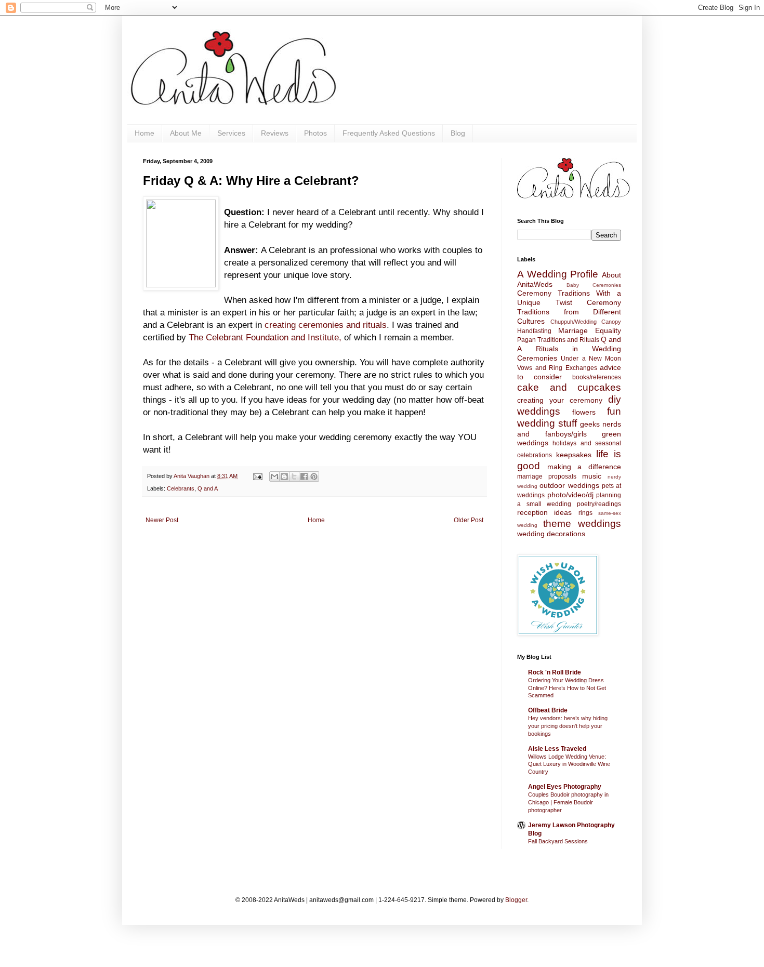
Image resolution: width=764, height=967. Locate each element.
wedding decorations (551, 533)
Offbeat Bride (548, 710)
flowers (584, 412)
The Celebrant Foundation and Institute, (265, 337)
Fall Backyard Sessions (558, 841)
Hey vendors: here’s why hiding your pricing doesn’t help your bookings (568, 726)
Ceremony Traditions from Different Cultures (569, 311)
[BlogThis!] (284, 476)
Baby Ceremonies (594, 285)
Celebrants (180, 488)
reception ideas (544, 512)
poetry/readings (599, 504)
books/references (596, 377)
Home (144, 133)
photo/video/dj (570, 495)
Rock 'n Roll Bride (554, 672)
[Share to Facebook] (304, 476)
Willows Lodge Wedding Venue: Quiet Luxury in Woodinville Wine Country (569, 764)
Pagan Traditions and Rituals (558, 339)
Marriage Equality (589, 330)
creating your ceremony (559, 400)
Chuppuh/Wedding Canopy (586, 322)
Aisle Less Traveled (557, 748)
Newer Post (162, 520)
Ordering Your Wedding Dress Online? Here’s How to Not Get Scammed (567, 688)
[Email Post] (257, 476)
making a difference (584, 466)
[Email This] (274, 476)
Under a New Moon (591, 358)
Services (231, 133)
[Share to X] (294, 476)
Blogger (516, 900)
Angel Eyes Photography (564, 786)
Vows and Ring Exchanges (557, 368)
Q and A (207, 488)
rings (585, 512)
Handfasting (534, 331)
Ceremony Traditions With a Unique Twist (569, 298)
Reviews (274, 133)
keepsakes (573, 455)
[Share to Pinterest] (314, 476)
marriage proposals (546, 476)
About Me (186, 133)
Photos (315, 133)
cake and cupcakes (569, 387)
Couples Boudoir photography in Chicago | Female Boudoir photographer (568, 802)
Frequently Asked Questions (389, 133)
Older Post (468, 520)
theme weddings (582, 523)
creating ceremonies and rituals (326, 325)
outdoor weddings (569, 485)
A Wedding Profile (557, 274)
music (591, 476)
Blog (458, 133)
